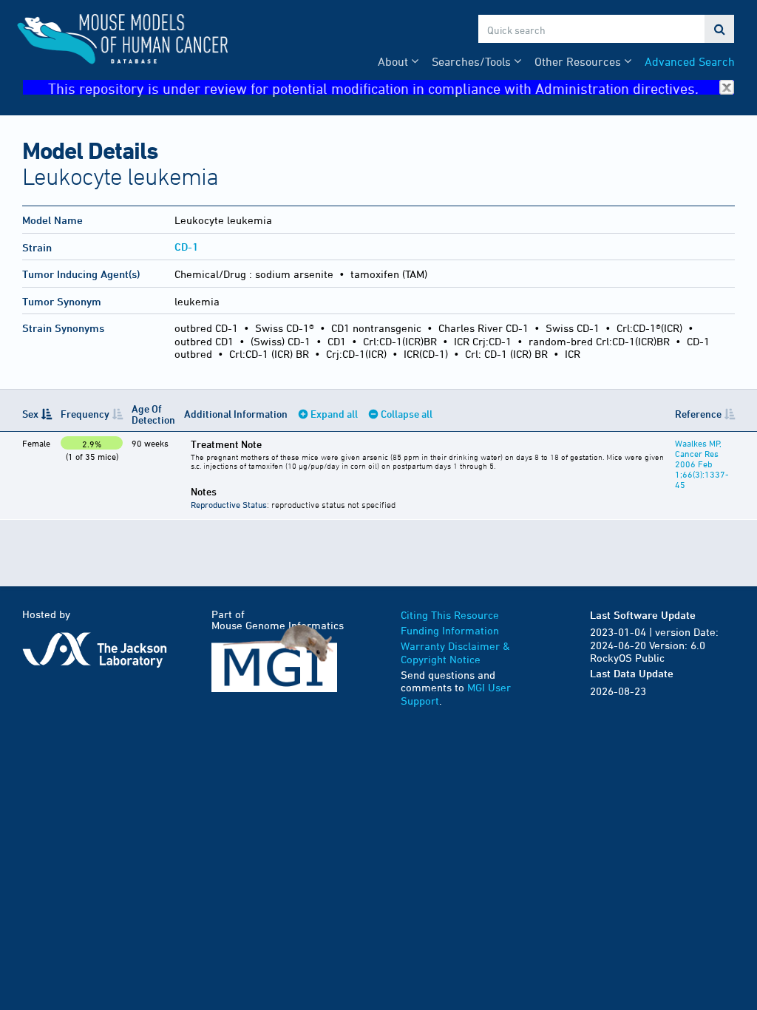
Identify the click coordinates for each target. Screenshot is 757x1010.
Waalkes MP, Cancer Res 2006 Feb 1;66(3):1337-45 (702, 463)
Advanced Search (690, 61)
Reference (698, 413)
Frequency (85, 413)
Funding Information (450, 630)
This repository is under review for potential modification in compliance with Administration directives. (373, 87)
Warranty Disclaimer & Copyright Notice (455, 652)
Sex (30, 413)
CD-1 (186, 246)
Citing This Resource (450, 615)
